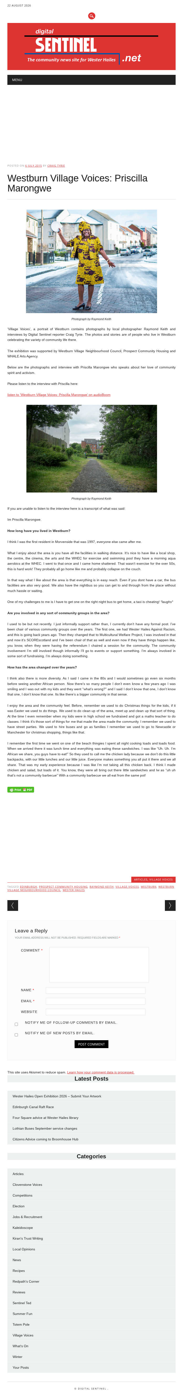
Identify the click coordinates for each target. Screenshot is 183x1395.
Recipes (19, 1271)
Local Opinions (24, 1249)
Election (19, 1206)
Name (27, 990)
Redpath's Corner (26, 1281)
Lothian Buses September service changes (45, 1128)
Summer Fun (22, 1314)
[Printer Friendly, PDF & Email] (20, 791)
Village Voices (161, 879)
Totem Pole (21, 1324)
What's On (20, 1346)
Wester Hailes (74, 890)
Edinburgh (28, 886)
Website (29, 1012)
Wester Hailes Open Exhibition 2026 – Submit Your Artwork (57, 1096)
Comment (32, 950)
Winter (17, 1357)
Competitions (22, 1195)
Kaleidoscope (23, 1228)
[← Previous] (12, 905)
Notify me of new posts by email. (60, 1033)
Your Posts (21, 1367)
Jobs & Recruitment (27, 1217)
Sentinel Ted (22, 1303)
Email (28, 1001)
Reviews (19, 1292)
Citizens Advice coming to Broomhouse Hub (45, 1139)
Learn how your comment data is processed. (100, 1072)
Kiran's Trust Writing (28, 1238)
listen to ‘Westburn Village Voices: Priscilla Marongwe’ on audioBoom (59, 395)
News (17, 1260)
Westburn (149, 886)
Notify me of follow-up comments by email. (71, 1022)
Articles (140, 879)
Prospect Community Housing (63, 886)
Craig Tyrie (56, 165)
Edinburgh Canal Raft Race (33, 1107)
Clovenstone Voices (27, 1185)
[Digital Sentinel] (91, 65)
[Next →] (170, 905)
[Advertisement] (91, 120)
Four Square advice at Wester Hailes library (45, 1118)
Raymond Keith (102, 886)
